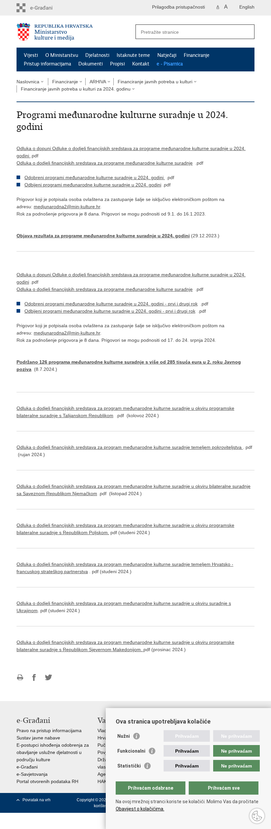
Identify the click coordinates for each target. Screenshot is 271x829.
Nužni (123, 736)
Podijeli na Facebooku (34, 677)
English (246, 7)
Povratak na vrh (36, 800)
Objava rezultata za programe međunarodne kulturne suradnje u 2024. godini (103, 235)
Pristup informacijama (47, 64)
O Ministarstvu (61, 55)
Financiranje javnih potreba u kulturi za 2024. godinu (76, 89)
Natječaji (166, 55)
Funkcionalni (131, 751)
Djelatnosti (97, 55)
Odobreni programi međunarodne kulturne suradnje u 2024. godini (94, 177)
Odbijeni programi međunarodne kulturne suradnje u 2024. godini (92, 184)
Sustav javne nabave (38, 737)
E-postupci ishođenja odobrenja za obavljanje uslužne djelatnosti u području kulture (53, 752)
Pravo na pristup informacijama (49, 730)
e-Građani (27, 767)
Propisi (117, 64)
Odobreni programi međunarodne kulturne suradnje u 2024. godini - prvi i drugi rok (111, 303)
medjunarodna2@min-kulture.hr (67, 206)
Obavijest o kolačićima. (140, 808)
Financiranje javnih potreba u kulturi (155, 81)
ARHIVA (98, 81)
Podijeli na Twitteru (48, 677)
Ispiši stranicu (20, 677)
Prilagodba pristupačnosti (178, 7)
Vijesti (31, 55)
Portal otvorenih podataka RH (47, 781)
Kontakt (140, 64)
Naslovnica (28, 81)
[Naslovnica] (76, 32)
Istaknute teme (133, 55)
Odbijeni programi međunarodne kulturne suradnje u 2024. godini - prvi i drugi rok (109, 311)
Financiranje (197, 55)
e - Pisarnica (170, 64)
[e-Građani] (45, 7)
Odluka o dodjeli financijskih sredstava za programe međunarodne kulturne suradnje (105, 163)
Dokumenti (90, 64)
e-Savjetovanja (32, 774)
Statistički (129, 766)
